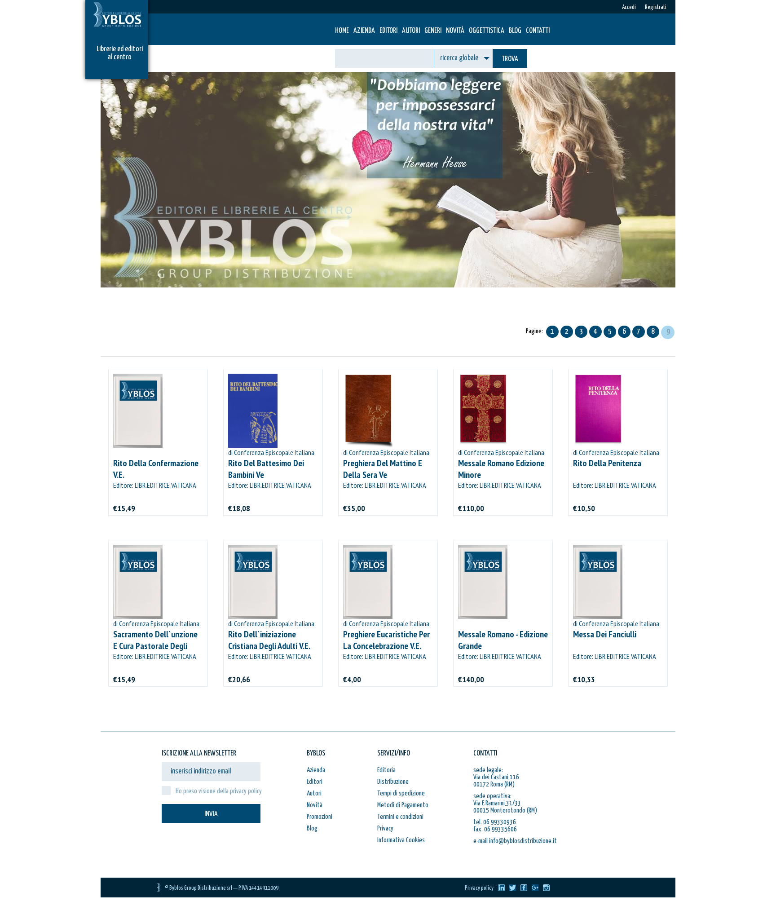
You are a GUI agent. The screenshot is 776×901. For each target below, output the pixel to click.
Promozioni (319, 816)
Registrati (655, 7)
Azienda (364, 31)
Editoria (386, 770)
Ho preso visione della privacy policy (219, 791)
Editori (388, 31)
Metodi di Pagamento (402, 805)
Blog (515, 31)
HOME (342, 31)
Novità (455, 31)
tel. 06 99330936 (494, 822)
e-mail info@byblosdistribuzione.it (515, 841)
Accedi (629, 7)
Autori (411, 31)
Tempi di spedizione (401, 793)
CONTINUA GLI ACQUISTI (260, 316)
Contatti (538, 31)
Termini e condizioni (400, 816)
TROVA (510, 59)
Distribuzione (393, 781)
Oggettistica (486, 31)
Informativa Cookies (401, 840)
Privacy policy (479, 888)
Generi (432, 31)
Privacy (385, 828)
